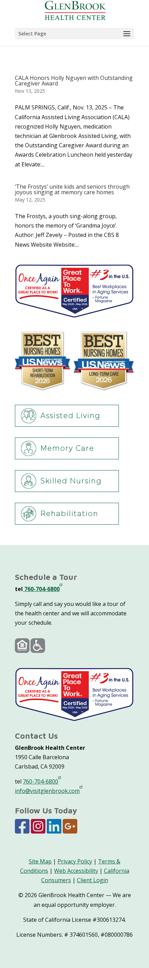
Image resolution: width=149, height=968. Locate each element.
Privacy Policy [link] (75, 861)
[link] (75, 10)
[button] (74, 33)
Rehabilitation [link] (69, 513)
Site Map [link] (40, 861)
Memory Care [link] (67, 448)
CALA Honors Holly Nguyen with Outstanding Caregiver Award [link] (74, 80)
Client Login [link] (92, 880)
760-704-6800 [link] (41, 589)
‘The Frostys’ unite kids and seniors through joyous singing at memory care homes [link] (72, 189)
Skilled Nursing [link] (71, 481)
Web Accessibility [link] (76, 871)
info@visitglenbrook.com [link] (47, 791)
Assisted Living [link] (70, 415)
